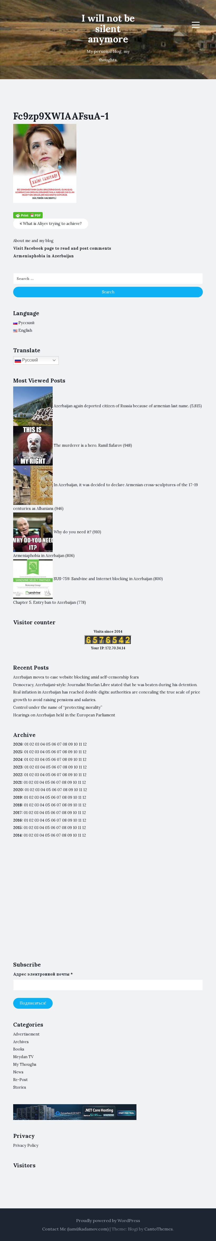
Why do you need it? (72, 531)
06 (54, 744)
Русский (29, 360)
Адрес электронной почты (43, 974)
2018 (17, 805)
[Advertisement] (108, 904)
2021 (17, 782)
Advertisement (26, 1034)
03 (37, 744)
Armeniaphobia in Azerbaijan (43, 256)
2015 (17, 827)
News (18, 1072)
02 (32, 744)
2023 (17, 767)
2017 (17, 812)
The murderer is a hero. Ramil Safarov (88, 445)
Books (18, 1049)
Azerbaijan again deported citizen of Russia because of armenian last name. (121, 405)
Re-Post (20, 1079)
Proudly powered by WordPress (108, 1220)
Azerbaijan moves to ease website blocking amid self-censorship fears (76, 677)
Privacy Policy (25, 1145)
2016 (17, 820)
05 (48, 744)
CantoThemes (158, 1229)
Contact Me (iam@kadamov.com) (75, 1229)
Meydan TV (23, 1056)
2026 (17, 744)
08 (64, 752)
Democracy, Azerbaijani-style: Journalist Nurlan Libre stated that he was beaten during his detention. (105, 684)
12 (84, 752)
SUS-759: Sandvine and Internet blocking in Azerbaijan (103, 578)
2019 (17, 797)
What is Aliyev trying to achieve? (52, 223)
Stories (19, 1087)
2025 (17, 752)
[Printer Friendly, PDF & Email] (28, 214)
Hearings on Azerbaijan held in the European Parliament (64, 715)
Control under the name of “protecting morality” (57, 707)
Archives (21, 1041)
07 (59, 744)
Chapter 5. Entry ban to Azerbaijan (44, 602)
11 (80, 774)
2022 (17, 774)
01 (26, 744)
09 (70, 752)
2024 (17, 759)
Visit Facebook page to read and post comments (62, 248)
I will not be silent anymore (108, 28)
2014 (17, 835)
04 (42, 744)
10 (75, 752)
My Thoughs (24, 1064)
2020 (18, 789)
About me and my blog (33, 240)
